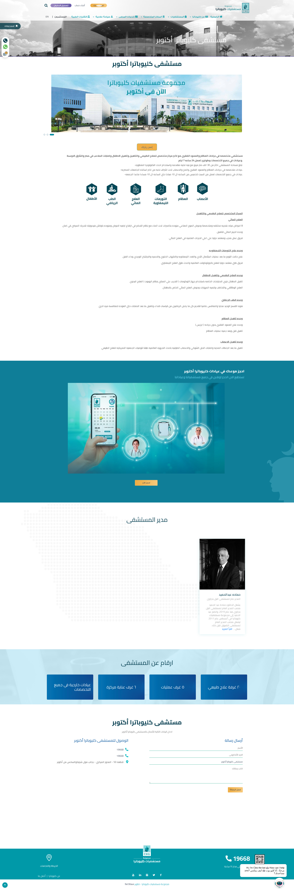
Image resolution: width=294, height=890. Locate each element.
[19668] (5, 40)
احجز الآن (146, 483)
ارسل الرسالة (235, 790)
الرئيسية (215, 17)
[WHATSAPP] (5, 46)
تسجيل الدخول (61, 5)
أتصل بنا (42, 876)
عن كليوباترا (198, 17)
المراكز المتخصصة (152, 17)
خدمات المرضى (126, 17)
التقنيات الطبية (79, 17)
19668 (120, 749)
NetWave (129, 884)
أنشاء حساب (80, 5)
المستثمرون (59, 17)
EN (47, 17)
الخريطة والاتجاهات (49, 866)
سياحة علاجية (103, 17)
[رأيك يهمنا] (5, 53)
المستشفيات (177, 17)
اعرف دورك (98, 5)
